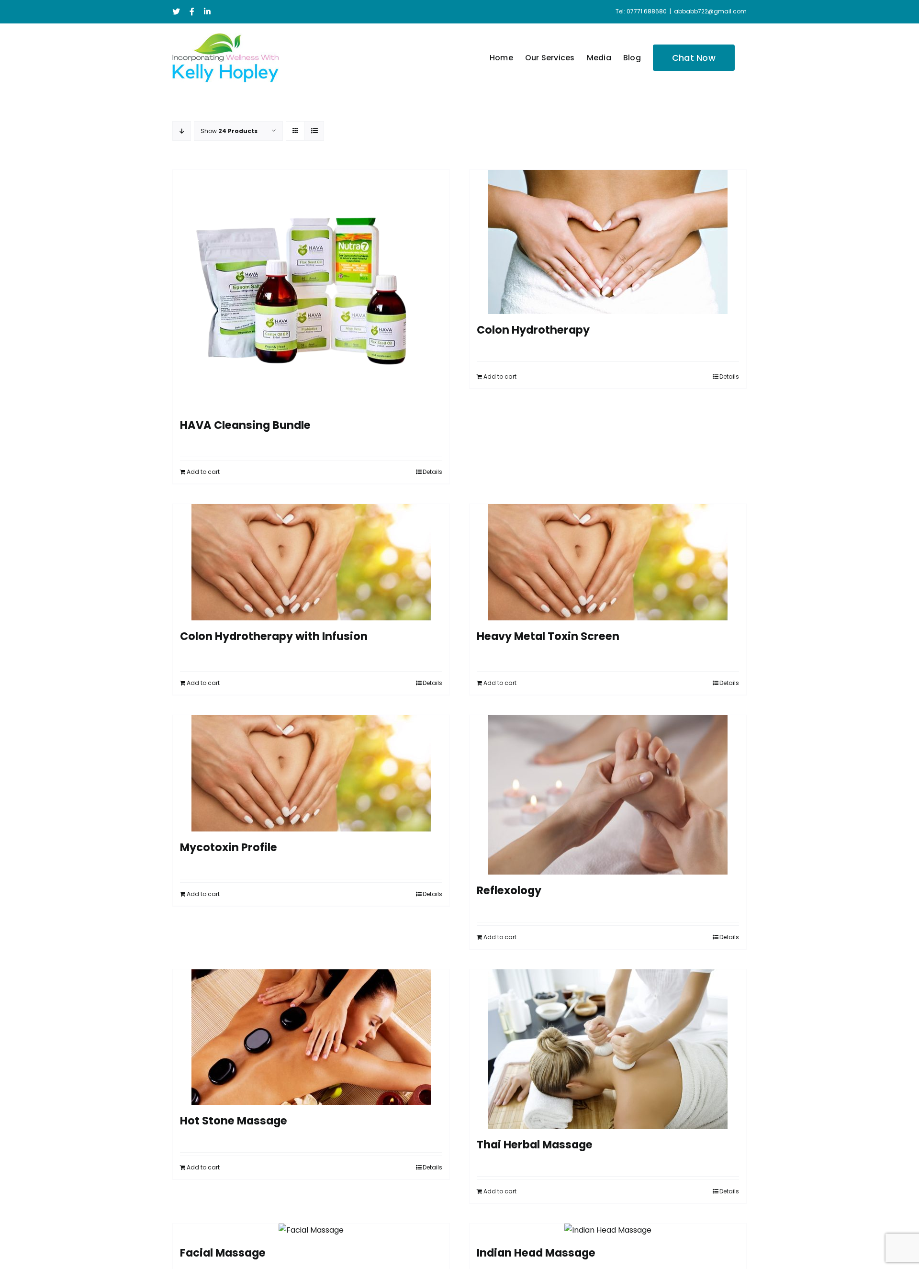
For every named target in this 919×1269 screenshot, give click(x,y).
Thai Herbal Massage (535, 1144)
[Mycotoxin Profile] (311, 773)
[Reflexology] (608, 795)
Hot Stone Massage (233, 1120)
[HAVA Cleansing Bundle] (311, 289)
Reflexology (509, 890)
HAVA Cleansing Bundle (245, 425)
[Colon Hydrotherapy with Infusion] (311, 562)
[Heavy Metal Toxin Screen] (608, 562)
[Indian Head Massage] (608, 1230)
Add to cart (203, 472)
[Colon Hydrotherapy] (608, 242)
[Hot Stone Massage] (311, 1037)
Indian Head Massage (536, 1252)
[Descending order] (181, 131)
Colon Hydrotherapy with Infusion (274, 636)
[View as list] (314, 131)
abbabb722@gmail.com (710, 11)
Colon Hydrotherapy (533, 329)
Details (432, 472)
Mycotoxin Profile (228, 847)
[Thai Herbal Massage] (608, 1049)
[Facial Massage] (311, 1230)
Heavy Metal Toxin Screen (548, 636)
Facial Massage (223, 1252)
